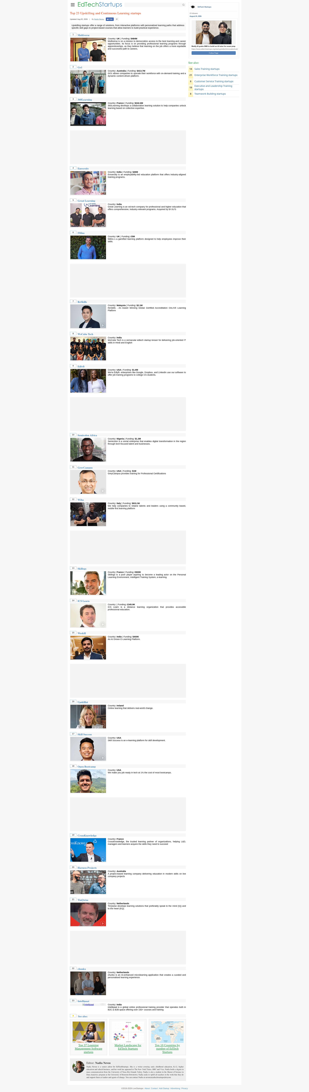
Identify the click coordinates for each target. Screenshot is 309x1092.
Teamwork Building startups (210, 93)
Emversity (83, 168)
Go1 (80, 67)
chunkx (82, 969)
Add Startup (164, 1088)
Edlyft (81, 366)
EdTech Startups (204, 7)
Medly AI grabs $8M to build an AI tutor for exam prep (213, 46)
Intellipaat (83, 1001)
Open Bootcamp (87, 766)
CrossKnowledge (87, 835)
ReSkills (82, 302)
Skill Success (85, 734)
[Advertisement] (128, 147)
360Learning (85, 99)
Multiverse (84, 35)
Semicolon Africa (87, 435)
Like (110, 19)
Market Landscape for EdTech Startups (128, 1046)
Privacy (184, 1088)
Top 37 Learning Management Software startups (88, 1048)
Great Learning (86, 201)
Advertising (175, 1088)
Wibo (81, 500)
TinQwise (83, 900)
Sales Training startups (206, 68)
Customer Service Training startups (213, 81)
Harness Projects (87, 868)
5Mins (81, 233)
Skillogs (82, 568)
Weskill (82, 633)
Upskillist (83, 702)
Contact (154, 1088)
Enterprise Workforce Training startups (215, 75)
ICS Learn (83, 601)
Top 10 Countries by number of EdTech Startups (167, 1048)
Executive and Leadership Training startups (213, 87)
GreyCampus (85, 467)
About (147, 1088)
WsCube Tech (85, 334)
